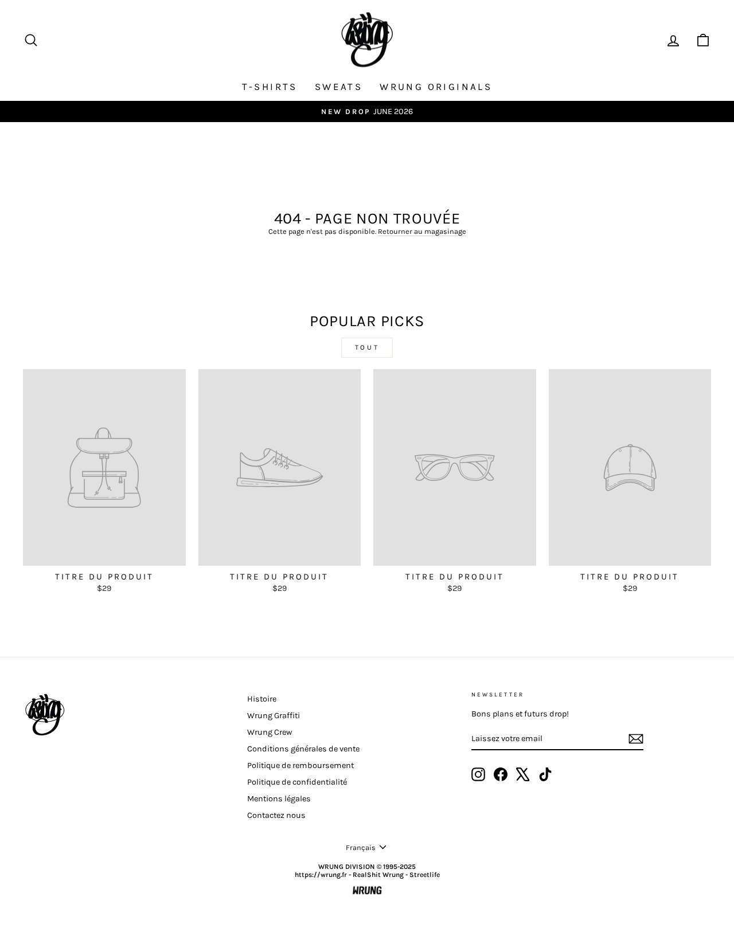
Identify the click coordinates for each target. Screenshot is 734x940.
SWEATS (338, 86)
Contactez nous (276, 815)
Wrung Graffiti (273, 715)
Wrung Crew (269, 732)
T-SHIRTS (270, 86)
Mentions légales (279, 799)
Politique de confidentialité (297, 782)
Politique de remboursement (300, 765)
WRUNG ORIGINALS (436, 86)
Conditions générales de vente (303, 749)
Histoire (261, 699)
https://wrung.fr (321, 875)
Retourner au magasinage (422, 231)
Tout (367, 347)
